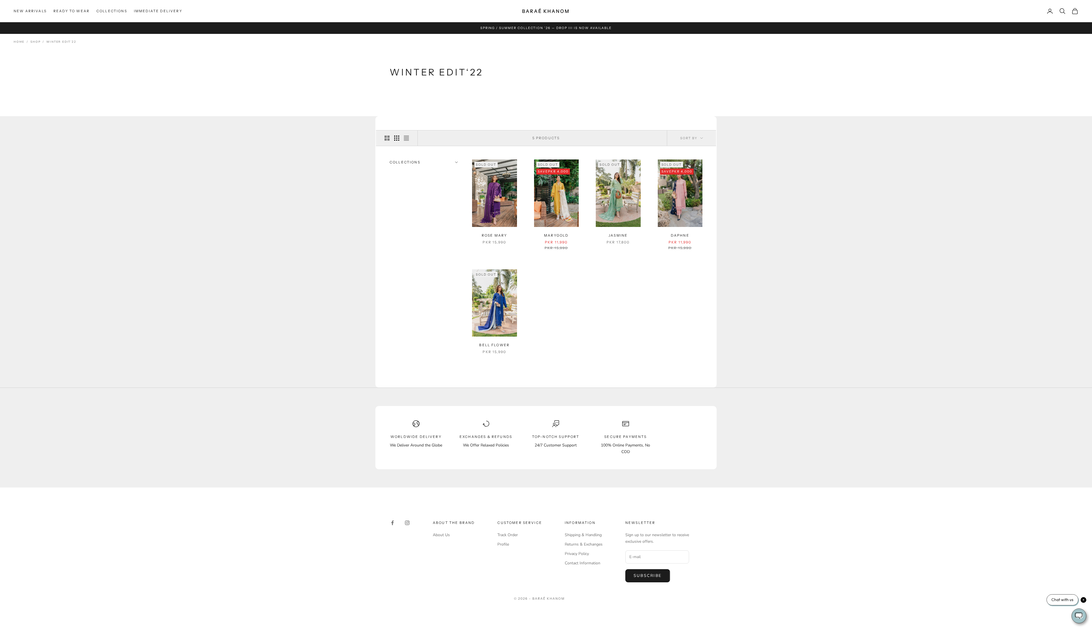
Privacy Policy (577, 553)
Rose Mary (494, 235)
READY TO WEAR (71, 11)
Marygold (556, 235)
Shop (35, 42)
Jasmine (618, 235)
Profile (503, 544)
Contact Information (582, 563)
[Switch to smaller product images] (396, 138)
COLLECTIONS (111, 11)
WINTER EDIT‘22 (61, 42)
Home (19, 42)
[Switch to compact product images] (406, 138)
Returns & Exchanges (584, 544)
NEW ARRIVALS (30, 11)
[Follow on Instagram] (407, 523)
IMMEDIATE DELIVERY (158, 11)
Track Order (507, 535)
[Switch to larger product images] (387, 138)
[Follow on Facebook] (392, 523)
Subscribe (648, 575)
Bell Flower (494, 345)
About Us (441, 535)
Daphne (680, 235)
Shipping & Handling (583, 535)
